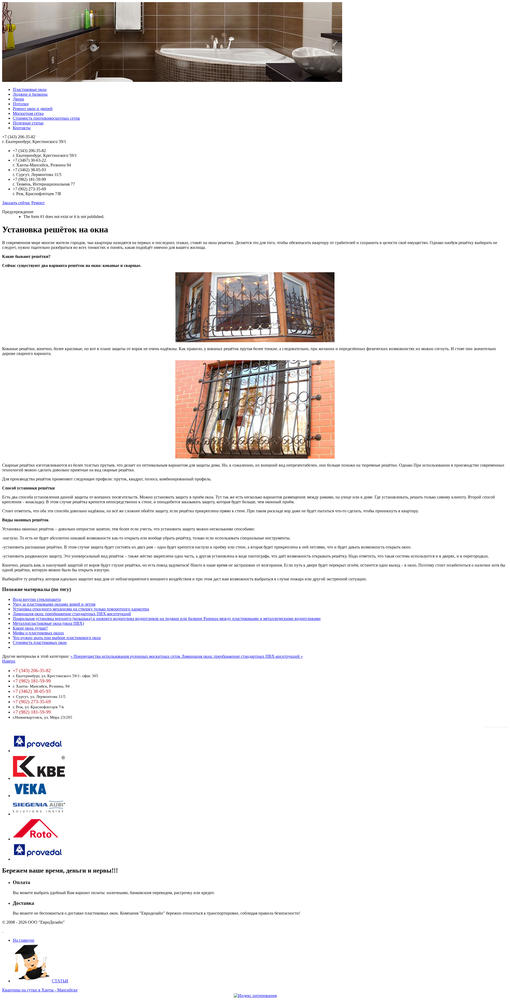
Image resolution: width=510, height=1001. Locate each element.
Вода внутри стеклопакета (37, 599)
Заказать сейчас (16, 202)
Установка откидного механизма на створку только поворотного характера (81, 609)
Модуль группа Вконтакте (496, 727)
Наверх (8, 661)
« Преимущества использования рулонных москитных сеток (125, 656)
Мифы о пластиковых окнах (38, 633)
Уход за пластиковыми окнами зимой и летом (54, 604)
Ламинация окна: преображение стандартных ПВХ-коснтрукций (72, 614)
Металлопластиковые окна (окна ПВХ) (48, 623)
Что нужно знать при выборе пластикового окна (57, 637)
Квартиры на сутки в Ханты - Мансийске (40, 990)
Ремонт (38, 202)
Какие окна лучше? (30, 628)
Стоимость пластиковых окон (40, 642)
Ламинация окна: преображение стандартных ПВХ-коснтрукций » (242, 656)
